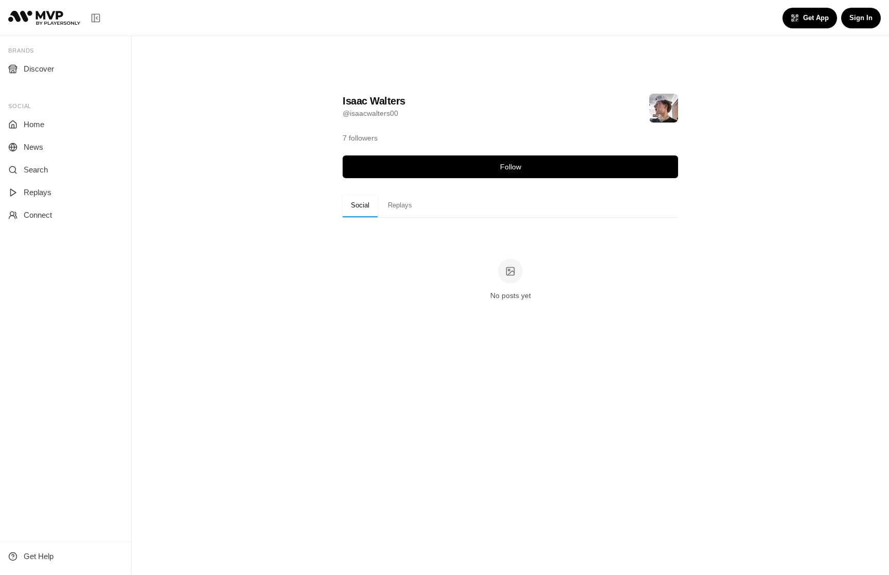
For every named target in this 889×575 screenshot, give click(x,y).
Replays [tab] (400, 205)
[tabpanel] (510, 280)
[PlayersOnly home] (44, 18)
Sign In (861, 18)
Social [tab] (360, 205)
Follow (510, 167)
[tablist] (510, 206)
